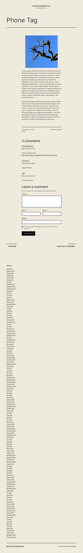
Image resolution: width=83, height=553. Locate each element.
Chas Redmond (27, 146)
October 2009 (10, 342)
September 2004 (11, 435)
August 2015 (9, 275)
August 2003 (9, 464)
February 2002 (10, 504)
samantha (25, 161)
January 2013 (10, 302)
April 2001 (9, 526)
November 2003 (10, 457)
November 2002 (10, 484)
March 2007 (9, 375)
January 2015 (10, 277)
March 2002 (9, 501)
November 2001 (10, 510)
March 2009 (9, 344)
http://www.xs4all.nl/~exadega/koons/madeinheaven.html (39, 155)
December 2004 (10, 428)
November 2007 (10, 359)
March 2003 (9, 475)
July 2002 (9, 493)
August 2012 (9, 306)
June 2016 (9, 268)
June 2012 (9, 311)
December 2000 (10, 535)
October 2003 (10, 459)
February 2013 (10, 300)
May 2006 (9, 393)
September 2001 (10, 515)
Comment (24, 194)
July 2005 (9, 413)
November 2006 (10, 382)
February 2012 (10, 319)
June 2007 (9, 371)
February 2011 (10, 328)
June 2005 (9, 415)
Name (24, 210)
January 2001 (10, 532)
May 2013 (9, 297)
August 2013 (9, 291)
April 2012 (9, 315)
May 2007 (9, 373)
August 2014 (9, 280)
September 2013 (10, 288)
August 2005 (9, 410)
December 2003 (10, 455)
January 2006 (10, 402)
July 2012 (9, 308)
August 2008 (9, 348)
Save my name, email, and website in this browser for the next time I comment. (41, 227)
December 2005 (10, 404)
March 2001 (9, 528)
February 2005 (10, 424)
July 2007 (9, 368)
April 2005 (9, 419)
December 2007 (10, 357)
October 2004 (10, 433)
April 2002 (9, 499)
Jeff (24, 131)
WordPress (73, 546)
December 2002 (10, 481)
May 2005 (9, 417)
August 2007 (9, 366)
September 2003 (11, 461)
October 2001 (10, 513)
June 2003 (9, 468)
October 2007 (10, 362)
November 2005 (10, 406)
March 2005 (9, 422)
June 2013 (9, 295)
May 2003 (9, 470)
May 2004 (9, 444)
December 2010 (10, 331)
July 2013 (9, 293)
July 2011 (8, 324)
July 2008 (9, 351)
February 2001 (10, 530)
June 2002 (9, 495)
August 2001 (9, 517)
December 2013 (10, 284)
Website (24, 218)
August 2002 (9, 490)
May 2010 (9, 337)
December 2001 (10, 508)
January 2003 (10, 479)
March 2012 (9, 317)
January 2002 (10, 506)
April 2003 (9, 473)
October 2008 (10, 346)
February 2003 (10, 477)
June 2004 (9, 442)
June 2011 (9, 326)
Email (45, 210)
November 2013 (10, 286)
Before (59, 129)
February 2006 (10, 399)
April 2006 (9, 395)
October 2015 (10, 273)
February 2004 (10, 450)
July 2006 (9, 390)
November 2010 (10, 333)
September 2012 (10, 304)
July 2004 (9, 439)
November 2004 (10, 430)
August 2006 (9, 388)
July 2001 (9, 519)
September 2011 (10, 322)
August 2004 (10, 437)
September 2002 (11, 488)
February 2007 (10, 377)
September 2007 (11, 364)
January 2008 (10, 355)
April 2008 (9, 353)
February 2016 (10, 271)
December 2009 (10, 339)
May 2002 (9, 497)
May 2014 (9, 282)
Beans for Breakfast (41, 6)
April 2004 (9, 446)
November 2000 (10, 537)
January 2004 (10, 453)
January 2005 (10, 426)
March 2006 (9, 397)
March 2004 (9, 448)
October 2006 (10, 384)
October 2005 (10, 408)
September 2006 (11, 386)
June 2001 (9, 521)
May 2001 (9, 524)
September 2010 (10, 335)
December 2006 (10, 379)
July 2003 (9, 466)
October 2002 (10, 486)
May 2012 (9, 313)
